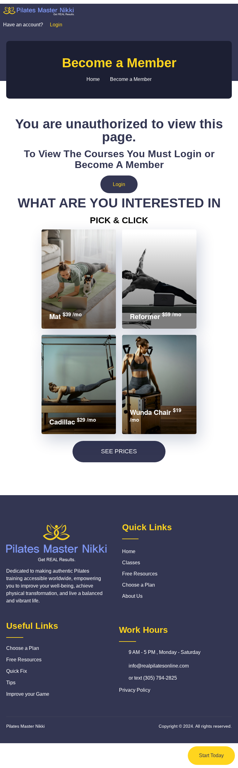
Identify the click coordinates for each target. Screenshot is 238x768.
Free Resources (139, 573)
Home (128, 551)
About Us (132, 596)
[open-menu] (225, 10)
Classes (131, 562)
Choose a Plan (138, 585)
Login (119, 184)
